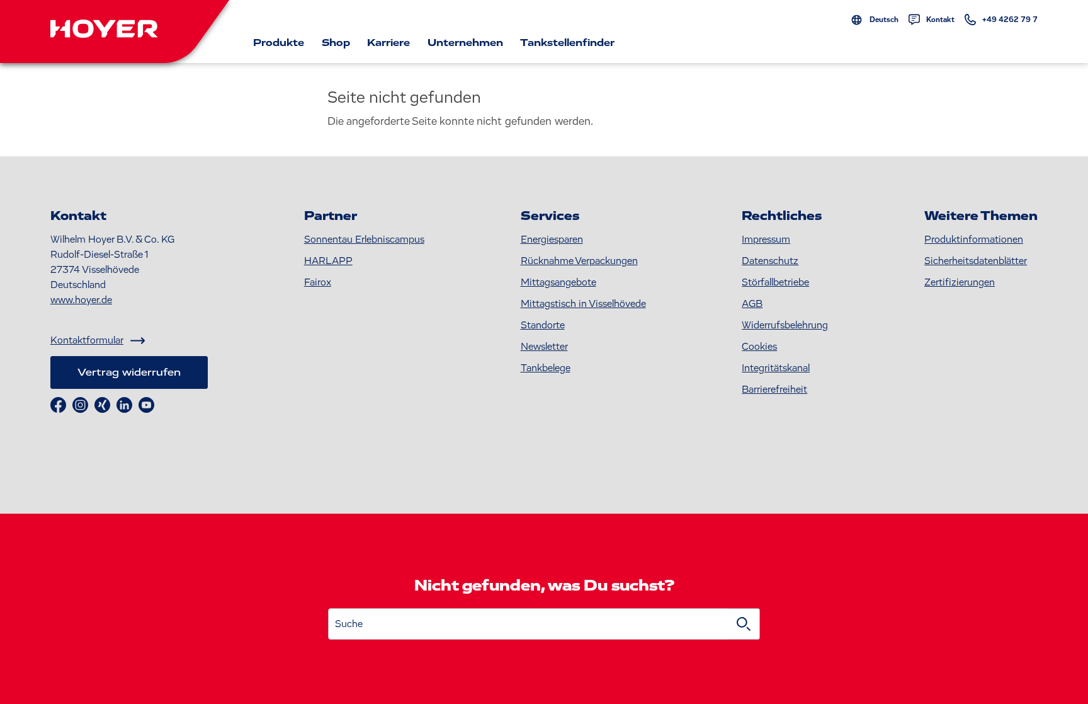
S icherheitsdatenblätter (975, 261)
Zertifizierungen (959, 282)
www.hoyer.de (81, 300)
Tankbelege (545, 368)
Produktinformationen (973, 239)
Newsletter (544, 347)
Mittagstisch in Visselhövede (583, 304)
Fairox (317, 282)
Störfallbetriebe (775, 282)
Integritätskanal (776, 368)
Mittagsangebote (558, 282)
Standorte (543, 325)
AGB (752, 304)
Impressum (766, 239)
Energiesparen (552, 239)
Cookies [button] (759, 347)
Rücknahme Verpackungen (579, 261)
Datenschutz (770, 261)
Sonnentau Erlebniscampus (364, 239)
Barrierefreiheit (774, 389)
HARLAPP (328, 261)
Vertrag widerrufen (129, 372)
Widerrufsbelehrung (785, 325)
